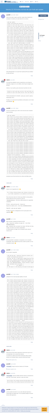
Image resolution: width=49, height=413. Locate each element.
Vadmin (9, 366)
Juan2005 (10, 375)
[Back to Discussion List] (2, 2)
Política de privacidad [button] (25, 411)
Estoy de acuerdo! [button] (44, 409)
